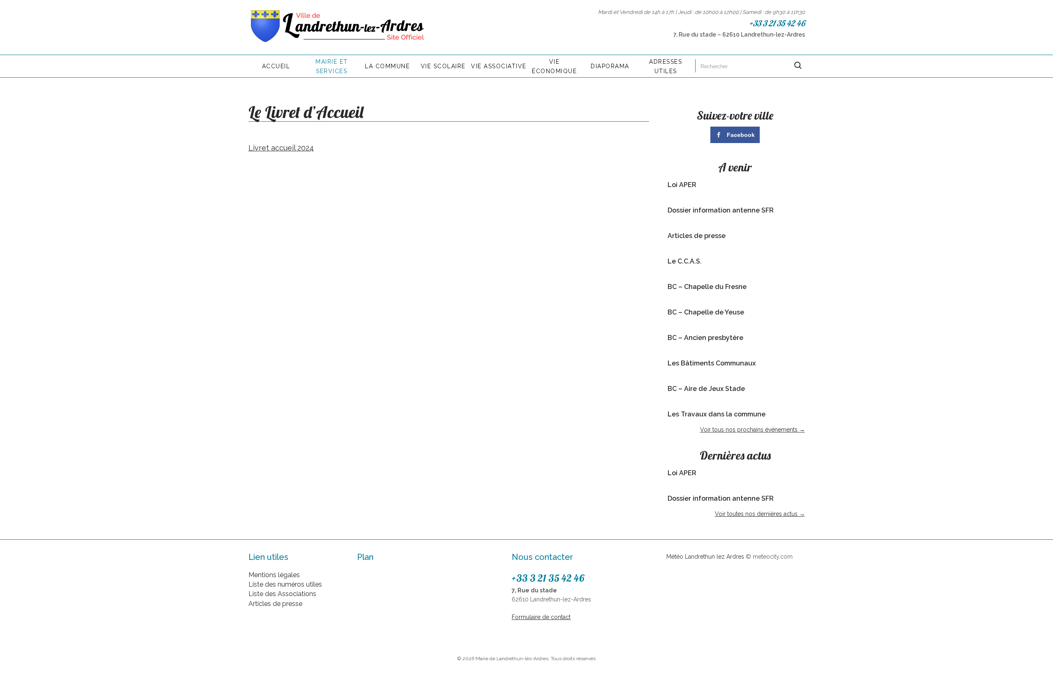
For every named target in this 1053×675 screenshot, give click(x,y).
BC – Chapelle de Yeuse (706, 312)
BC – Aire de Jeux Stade (706, 389)
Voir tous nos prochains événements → (752, 429)
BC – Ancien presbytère (705, 338)
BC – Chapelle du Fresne (707, 287)
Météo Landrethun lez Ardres (705, 556)
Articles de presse (697, 236)
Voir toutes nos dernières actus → (760, 514)
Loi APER (682, 185)
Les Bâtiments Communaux (712, 363)
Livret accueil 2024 (281, 147)
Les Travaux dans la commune (716, 414)
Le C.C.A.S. (685, 261)
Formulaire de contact (541, 617)
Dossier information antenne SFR (721, 210)
